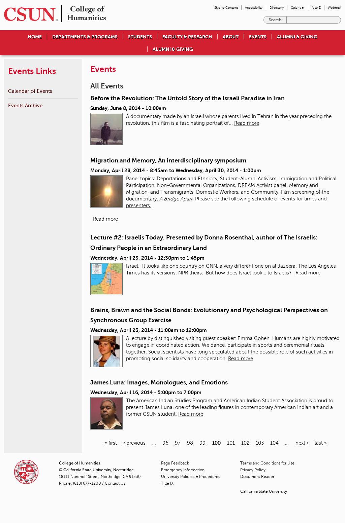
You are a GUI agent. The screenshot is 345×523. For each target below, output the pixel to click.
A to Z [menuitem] (316, 7)
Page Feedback (175, 463)
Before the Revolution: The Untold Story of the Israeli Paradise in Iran (187, 98)
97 (178, 443)
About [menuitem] (231, 36)
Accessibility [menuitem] (253, 7)
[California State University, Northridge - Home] (29, 14)
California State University (263, 491)
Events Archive (25, 105)
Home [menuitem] (35, 36)
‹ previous (134, 443)
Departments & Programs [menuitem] (85, 36)
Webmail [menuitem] (334, 7)
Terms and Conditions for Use (267, 463)
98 (190, 443)
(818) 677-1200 (87, 483)
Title (167, 483)
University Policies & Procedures (190, 476)
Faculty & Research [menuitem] (187, 36)
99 (202, 443)
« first (110, 443)
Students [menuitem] (140, 36)
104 (274, 443)
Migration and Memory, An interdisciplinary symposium (168, 160)
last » (321, 443)
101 (231, 443)
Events (257, 36)
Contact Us (115, 483)
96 (165, 443)
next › (301, 443)
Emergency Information (183, 470)
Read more (246, 123)
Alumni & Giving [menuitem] (297, 36)
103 (260, 443)
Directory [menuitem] (277, 7)
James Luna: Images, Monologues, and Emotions (159, 382)
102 (245, 443)
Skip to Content (226, 7)
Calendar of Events (30, 91)
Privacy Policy (252, 470)
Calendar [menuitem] (298, 7)
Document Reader (257, 476)
